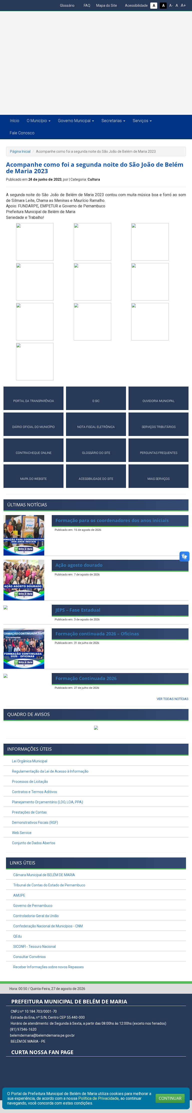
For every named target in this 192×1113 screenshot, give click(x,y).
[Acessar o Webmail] (175, 989)
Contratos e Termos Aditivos (34, 792)
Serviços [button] (140, 120)
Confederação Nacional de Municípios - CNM (47, 926)
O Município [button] (37, 120)
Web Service (21, 833)
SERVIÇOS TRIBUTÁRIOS (159, 427)
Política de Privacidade (98, 1098)
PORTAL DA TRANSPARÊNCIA (33, 401)
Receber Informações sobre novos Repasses (48, 967)
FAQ (86, 5)
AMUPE (18, 895)
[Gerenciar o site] (182, 989)
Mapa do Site (106, 5)
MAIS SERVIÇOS (159, 479)
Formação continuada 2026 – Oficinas (97, 634)
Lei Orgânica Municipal (29, 761)
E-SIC (96, 401)
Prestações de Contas (29, 812)
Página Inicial (20, 151)
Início (14, 120)
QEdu (17, 936)
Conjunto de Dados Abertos (33, 843)
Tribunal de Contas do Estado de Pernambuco (48, 885)
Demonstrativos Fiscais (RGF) (34, 823)
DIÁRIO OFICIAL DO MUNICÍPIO (33, 427)
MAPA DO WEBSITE (33, 479)
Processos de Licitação (29, 782)
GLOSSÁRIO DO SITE (96, 453)
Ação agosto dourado (79, 565)
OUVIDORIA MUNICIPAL (158, 401)
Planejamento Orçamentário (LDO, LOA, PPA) (47, 802)
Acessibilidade (136, 5)
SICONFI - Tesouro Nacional (34, 947)
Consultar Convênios (29, 957)
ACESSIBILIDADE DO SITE (96, 479)
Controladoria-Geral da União (35, 916)
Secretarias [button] (112, 120)
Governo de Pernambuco (32, 906)
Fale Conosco (22, 133)
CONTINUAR (170, 1098)
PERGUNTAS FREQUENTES (158, 453)
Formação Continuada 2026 (86, 678)
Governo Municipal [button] (74, 120)
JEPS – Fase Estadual (78, 610)
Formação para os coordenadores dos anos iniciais (112, 520)
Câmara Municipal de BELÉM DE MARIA (43, 875)
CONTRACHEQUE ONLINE (34, 453)
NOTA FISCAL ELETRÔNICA (96, 427)
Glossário (66, 5)
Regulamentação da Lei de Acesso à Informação (49, 771)
